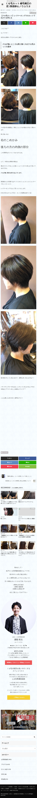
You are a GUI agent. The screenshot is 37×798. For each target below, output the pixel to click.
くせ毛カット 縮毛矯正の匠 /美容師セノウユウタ (18, 5)
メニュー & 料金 (14, 788)
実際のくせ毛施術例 (5, 788)
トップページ (4, 786)
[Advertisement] (18, 424)
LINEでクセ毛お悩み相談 (23, 786)
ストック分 (6, 790)
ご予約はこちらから (18, 697)
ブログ (5, 764)
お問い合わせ (32, 786)
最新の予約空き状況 (14, 790)
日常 (4, 774)
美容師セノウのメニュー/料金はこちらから (18, 662)
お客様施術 (5, 452)
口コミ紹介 (6, 769)
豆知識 (4, 779)
